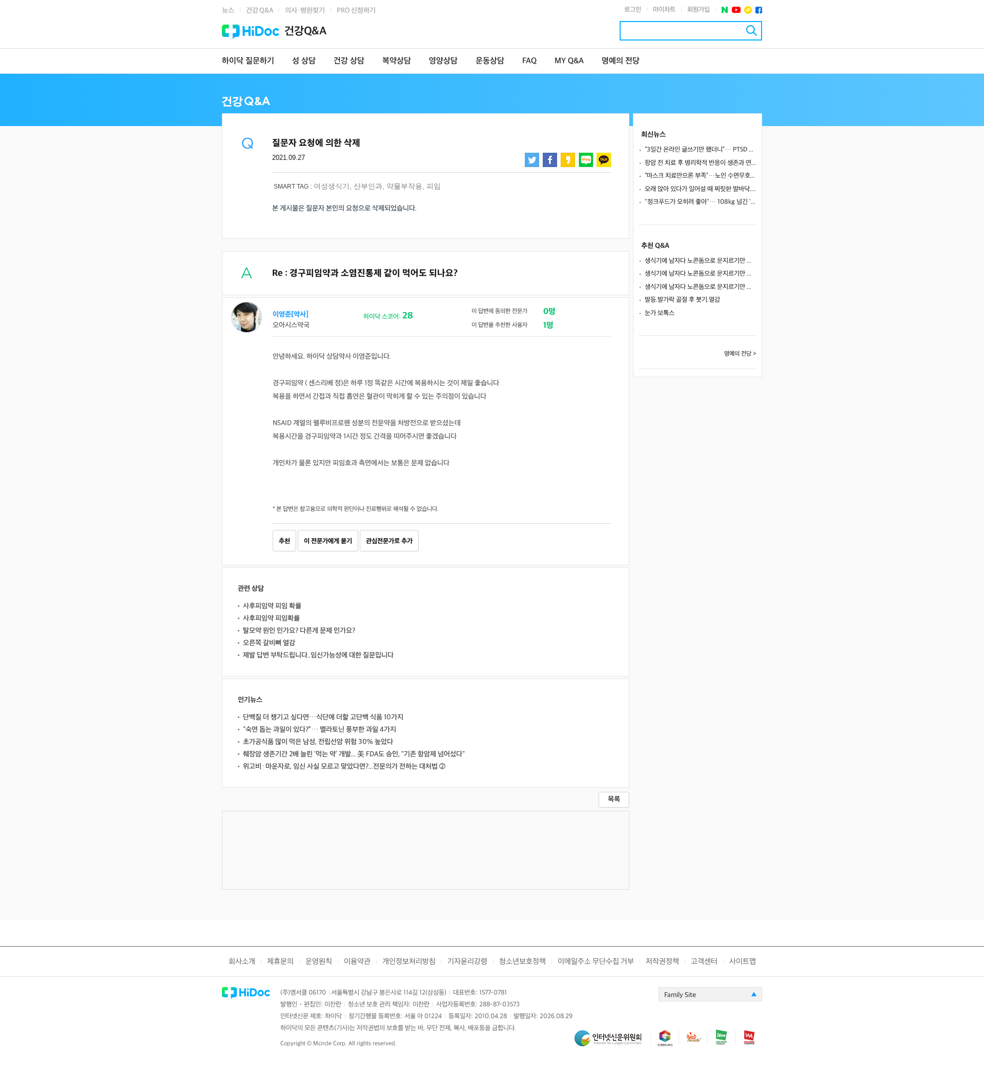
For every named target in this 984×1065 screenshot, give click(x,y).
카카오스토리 (568, 160)
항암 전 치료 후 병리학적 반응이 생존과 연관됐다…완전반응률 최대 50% (700, 163)
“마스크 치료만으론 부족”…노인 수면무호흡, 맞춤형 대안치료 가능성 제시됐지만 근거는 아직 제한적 (700, 176)
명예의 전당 (621, 61)
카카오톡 (604, 160)
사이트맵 (742, 962)
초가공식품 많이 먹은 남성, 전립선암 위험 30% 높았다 (318, 742)
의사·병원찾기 (305, 10)
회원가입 (698, 10)
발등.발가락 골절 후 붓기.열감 (682, 300)
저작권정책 (662, 962)
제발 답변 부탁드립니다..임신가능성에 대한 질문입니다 (318, 655)
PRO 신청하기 (356, 10)
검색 (751, 30)
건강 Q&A (259, 10)
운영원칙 (318, 962)
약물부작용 (404, 186)
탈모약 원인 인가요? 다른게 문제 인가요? (299, 630)
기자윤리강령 (467, 962)
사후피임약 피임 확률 (272, 606)
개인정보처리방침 (409, 962)
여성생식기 (332, 186)
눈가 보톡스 (659, 313)
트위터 (532, 160)
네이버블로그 (586, 160)
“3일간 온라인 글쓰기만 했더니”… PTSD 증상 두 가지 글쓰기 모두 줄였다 (700, 150)
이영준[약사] (291, 314)
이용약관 (357, 962)
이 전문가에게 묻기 (328, 541)
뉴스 (228, 10)
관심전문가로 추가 (389, 541)
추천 (284, 541)
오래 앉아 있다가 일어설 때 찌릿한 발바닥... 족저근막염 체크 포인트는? (700, 189)
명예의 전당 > (740, 354)
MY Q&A (569, 61)
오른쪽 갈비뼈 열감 (269, 643)
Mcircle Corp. (330, 1044)
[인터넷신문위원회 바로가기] (612, 1043)
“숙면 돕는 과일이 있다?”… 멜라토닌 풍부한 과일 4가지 (319, 729)
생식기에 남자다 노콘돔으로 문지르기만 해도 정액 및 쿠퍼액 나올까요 (700, 261)
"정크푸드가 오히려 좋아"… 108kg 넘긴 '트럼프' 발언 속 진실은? (700, 202)
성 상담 (304, 61)
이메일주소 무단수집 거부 (596, 962)
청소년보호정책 (522, 962)
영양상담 (443, 61)
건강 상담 (349, 61)
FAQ (529, 61)
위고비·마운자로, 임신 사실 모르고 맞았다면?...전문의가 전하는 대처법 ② (344, 766)
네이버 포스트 (725, 10)
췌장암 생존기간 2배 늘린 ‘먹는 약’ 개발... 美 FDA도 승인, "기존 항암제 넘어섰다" (354, 754)
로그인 (632, 10)
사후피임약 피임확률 (271, 618)
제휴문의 (280, 962)
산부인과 (368, 186)
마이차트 (664, 10)
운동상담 (490, 61)
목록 (614, 799)
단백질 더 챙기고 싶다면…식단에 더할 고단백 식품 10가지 (323, 717)
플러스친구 (748, 10)
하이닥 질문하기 (248, 61)
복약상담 (396, 61)
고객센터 (704, 962)
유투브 (736, 10)
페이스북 (758, 10)
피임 (433, 186)
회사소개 (242, 962)
